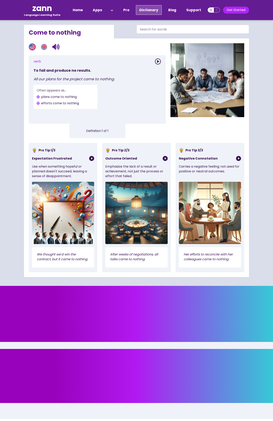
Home (78, 10)
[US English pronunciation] (32, 46)
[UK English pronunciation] (44, 46)
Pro (126, 10)
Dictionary (148, 10)
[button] (56, 47)
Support (193, 10)
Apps (97, 10)
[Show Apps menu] (112, 10)
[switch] (214, 10)
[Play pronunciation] (158, 61)
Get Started (236, 10)
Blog (172, 10)
